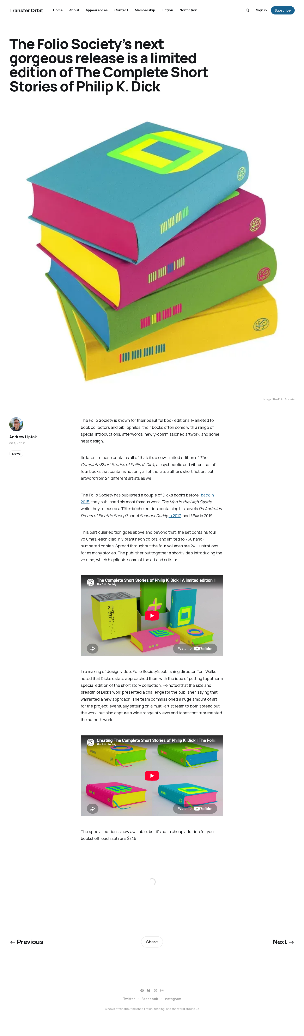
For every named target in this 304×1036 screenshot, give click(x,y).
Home (58, 10)
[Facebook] (142, 990)
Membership (145, 10)
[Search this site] (247, 10)
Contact (121, 10)
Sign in (261, 10)
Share (152, 942)
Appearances (97, 10)
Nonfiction (188, 10)
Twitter (129, 998)
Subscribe (283, 10)
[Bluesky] (148, 990)
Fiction (167, 10)
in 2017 (175, 515)
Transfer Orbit (26, 10)
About (74, 10)
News (16, 453)
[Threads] (155, 990)
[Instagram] (162, 990)
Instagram (172, 998)
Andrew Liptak (23, 437)
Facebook (149, 998)
